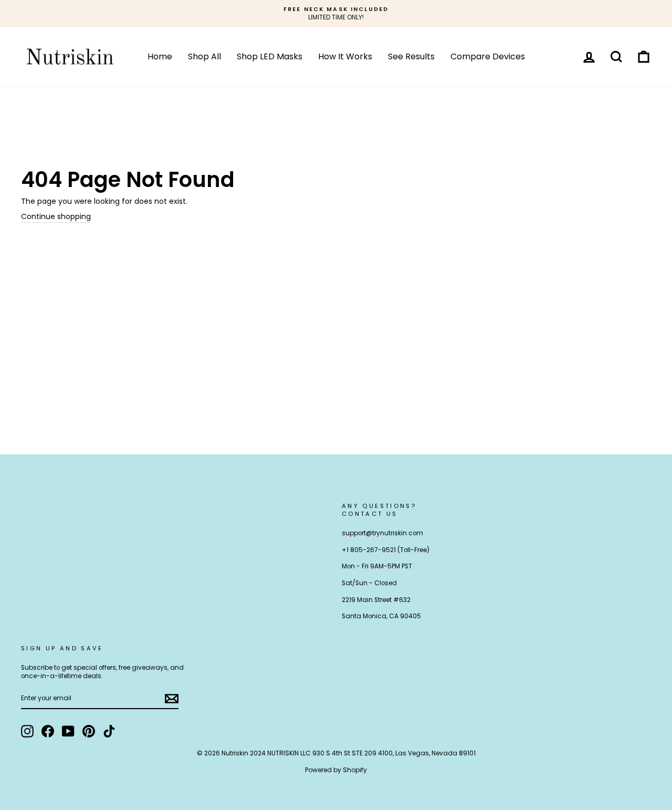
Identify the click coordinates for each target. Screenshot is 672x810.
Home (160, 56)
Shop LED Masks (269, 56)
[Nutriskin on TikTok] (109, 731)
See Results (411, 56)
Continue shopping (56, 217)
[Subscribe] (171, 698)
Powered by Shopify (336, 769)
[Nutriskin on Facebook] (47, 731)
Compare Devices (487, 56)
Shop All (204, 56)
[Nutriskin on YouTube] (68, 731)
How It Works (345, 56)
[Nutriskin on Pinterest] (88, 731)
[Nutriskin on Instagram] (27, 731)
